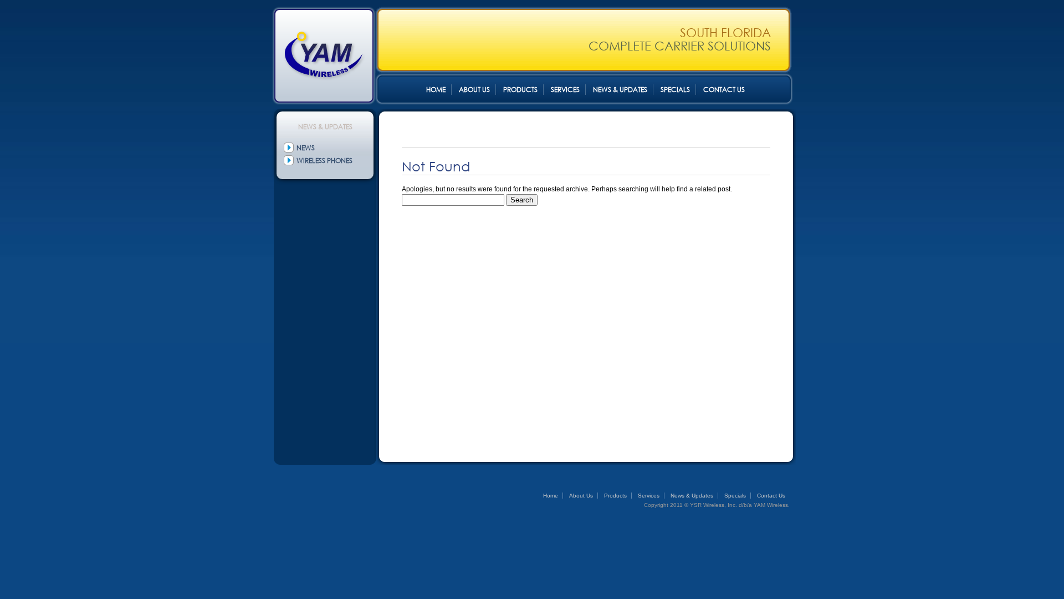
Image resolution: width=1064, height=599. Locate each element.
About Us (474, 89)
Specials (675, 89)
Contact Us (724, 89)
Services (565, 89)
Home (436, 89)
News (305, 148)
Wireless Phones (324, 160)
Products (520, 89)
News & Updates (620, 89)
